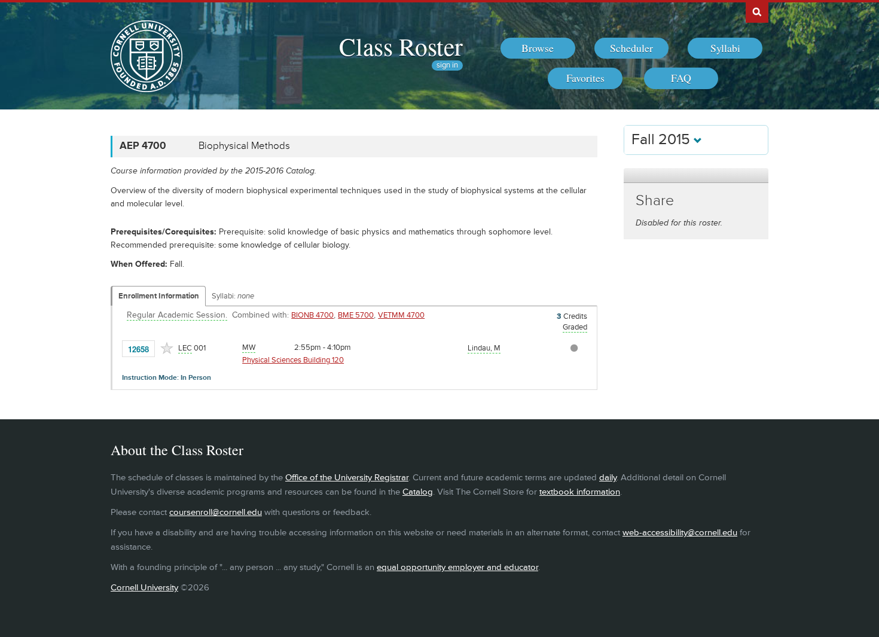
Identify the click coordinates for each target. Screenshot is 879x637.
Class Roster (401, 46)
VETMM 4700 (401, 315)
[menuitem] (537, 48)
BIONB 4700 (312, 315)
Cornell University (144, 587)
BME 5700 (356, 315)
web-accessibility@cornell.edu (679, 532)
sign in (447, 65)
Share (655, 200)
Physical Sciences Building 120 (293, 360)
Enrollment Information (158, 296)
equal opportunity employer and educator (457, 567)
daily (607, 477)
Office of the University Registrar (346, 477)
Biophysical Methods (244, 146)
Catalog (417, 492)
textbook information (579, 492)
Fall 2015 (662, 139)
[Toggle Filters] (696, 175)
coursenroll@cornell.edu (215, 512)
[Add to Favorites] (166, 348)
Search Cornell (757, 11)
